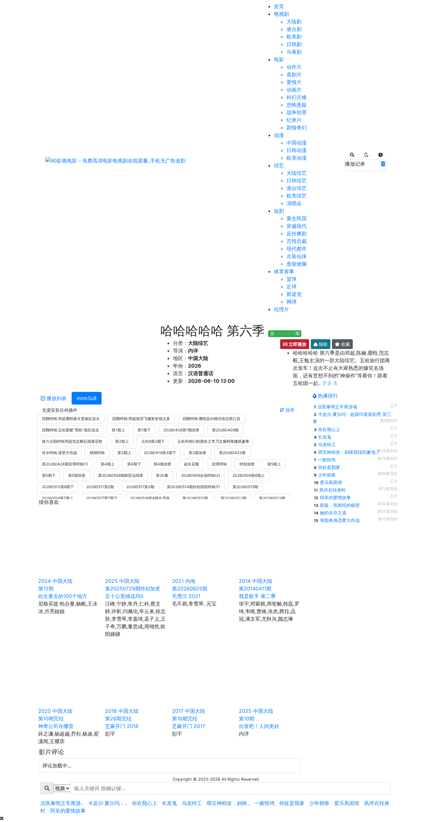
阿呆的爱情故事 (335, 497)
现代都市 (296, 248)
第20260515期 (245, 486)
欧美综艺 (296, 195)
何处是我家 (329, 467)
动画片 (294, 89)
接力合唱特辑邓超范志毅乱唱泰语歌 (72, 441)
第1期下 (144, 430)
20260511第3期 (140, 486)
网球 (291, 302)
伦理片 (281, 309)
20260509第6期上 (249, 475)
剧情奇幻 (296, 127)
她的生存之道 (333, 512)
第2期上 (122, 441)
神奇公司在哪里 (56, 726)
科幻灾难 (296, 97)
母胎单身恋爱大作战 (340, 520)
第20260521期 (195, 498)
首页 (279, 6)
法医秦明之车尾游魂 (337, 406)
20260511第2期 (100, 486)
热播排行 (328, 396)
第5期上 (274, 464)
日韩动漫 (296, 150)
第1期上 (118, 430)
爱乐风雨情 (331, 482)
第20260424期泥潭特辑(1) (65, 464)
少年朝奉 (327, 474)
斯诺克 (294, 294)
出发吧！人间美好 (259, 726)
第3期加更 (197, 452)
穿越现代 (296, 226)
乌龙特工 (327, 444)
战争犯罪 (296, 112)
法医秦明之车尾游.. (61, 803)
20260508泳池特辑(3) (200, 475)
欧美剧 (294, 36)
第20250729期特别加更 (132, 588)
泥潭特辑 (219, 464)
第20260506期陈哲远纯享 (120, 475)
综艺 (279, 165)
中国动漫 (296, 142)
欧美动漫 (296, 158)
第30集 (162, 475)
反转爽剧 (296, 233)
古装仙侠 (296, 256)
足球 (291, 286)
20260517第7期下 (102, 498)
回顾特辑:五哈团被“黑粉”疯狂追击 (70, 430)
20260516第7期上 (58, 498)
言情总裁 (296, 241)
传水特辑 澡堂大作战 (59, 452)
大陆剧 (294, 21)
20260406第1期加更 (181, 430)
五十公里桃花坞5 (124, 596)
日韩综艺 (296, 180)
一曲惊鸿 (326, 459)
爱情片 (294, 82)
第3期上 (124, 452)
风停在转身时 (332, 490)
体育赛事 (284, 271)
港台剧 (294, 29)
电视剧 (281, 14)
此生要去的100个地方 (62, 596)
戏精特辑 (97, 452)
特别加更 (247, 464)
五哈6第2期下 (153, 441)
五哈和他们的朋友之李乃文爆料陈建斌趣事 (213, 441)
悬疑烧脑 (296, 264)
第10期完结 (51, 718)
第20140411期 (255, 588)
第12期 (46, 588)
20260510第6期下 (58, 486)
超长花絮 (191, 464)
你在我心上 (329, 429)
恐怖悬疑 (296, 105)
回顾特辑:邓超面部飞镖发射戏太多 (141, 418)
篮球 (291, 279)
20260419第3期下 (160, 452)
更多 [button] (328, 383)
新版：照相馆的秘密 (340, 505)
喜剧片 (294, 74)
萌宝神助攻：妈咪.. (228, 803)
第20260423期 (232, 452)
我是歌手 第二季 (257, 596)
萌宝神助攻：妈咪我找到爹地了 (349, 452)
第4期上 (108, 464)
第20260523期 (272, 498)
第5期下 (49, 475)
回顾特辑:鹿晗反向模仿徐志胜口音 (211, 418)
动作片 (294, 67)
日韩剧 (294, 44)
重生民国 (296, 218)
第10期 (246, 718)
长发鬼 (324, 437)
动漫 (279, 135)
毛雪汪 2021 (186, 596)
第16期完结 (185, 718)
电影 (279, 59)
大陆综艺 (296, 173)
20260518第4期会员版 (150, 498)
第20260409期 (225, 430)
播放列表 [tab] (56, 398)
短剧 (279, 211)
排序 (289, 410)
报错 (322, 344)
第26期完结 (118, 718)
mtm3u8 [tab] (87, 398)
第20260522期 (233, 498)
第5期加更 (77, 475)
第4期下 (134, 464)
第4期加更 (162, 464)
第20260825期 (189, 588)
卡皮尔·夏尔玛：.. (107, 803)
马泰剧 (294, 52)
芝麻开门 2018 (122, 726)
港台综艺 (296, 188)
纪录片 (294, 120)
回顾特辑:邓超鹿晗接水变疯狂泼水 (71, 418)
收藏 (345, 344)
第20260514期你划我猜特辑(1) (193, 486)
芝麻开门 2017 (188, 726)
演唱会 (294, 203)
